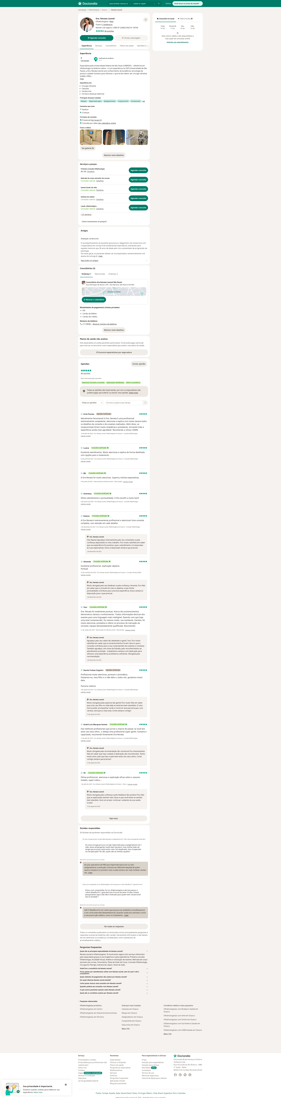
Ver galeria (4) (88, 148)
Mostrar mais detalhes (115, 156)
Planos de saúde (126, 45)
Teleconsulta (184, 19)
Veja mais (118, 819)
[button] (114, 951)
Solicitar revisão (86, 436)
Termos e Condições (86, 1075)
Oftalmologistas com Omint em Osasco (180, 1019)
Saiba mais (37, 1092)
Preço (144, 1060)
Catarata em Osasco (130, 1009)
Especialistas (115, 1060)
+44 (143, 101)
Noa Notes (149, 1067)
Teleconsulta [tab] (100, 274)
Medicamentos (116, 1070)
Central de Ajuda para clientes (154, 1078)
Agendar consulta (138, 170)
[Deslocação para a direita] (148, 46)
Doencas (113, 1075)
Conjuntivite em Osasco (131, 1021)
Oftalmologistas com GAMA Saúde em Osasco (183, 1030)
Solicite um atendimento (177, 42)
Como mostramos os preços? (94, 221)
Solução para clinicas (150, 1065)
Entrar (168, 3)
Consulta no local (165, 19)
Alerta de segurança (150, 1075)
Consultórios (111, 45)
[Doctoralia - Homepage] (92, 3)
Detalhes (91, 171)
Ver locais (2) (96, 120)
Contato (81, 1070)
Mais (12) (167, 1034)
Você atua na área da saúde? (186, 3)
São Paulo (123, 285)
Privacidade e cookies (87, 1060)
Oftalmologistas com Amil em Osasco (179, 1015)
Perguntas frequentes (119, 1078)
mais (82, 79)
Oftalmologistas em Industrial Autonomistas (98, 1013)
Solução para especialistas (153, 1062)
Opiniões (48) (142, 45)
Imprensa (82, 1078)
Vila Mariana (114, 285)
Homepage (82, 10)
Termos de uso (148, 1073)
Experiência (87, 45)
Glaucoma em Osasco (131, 1025)
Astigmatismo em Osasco (132, 1017)
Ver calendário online (107, 123)
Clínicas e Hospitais (118, 1062)
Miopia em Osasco (129, 1013)
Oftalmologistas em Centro (91, 1009)
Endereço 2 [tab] (113, 274)
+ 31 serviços (86, 214)
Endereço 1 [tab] (86, 274)
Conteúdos (146, 1070)
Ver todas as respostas (114, 926)
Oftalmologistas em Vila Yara (92, 1017)
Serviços (98, 45)
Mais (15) (125, 1028)
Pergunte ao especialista (120, 1067)
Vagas (89, 1073)
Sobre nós (82, 1067)
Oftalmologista (93, 10)
